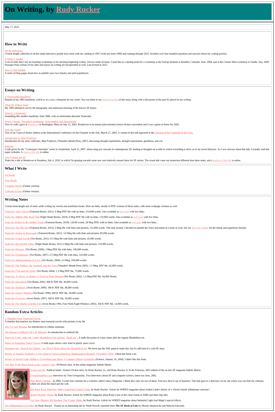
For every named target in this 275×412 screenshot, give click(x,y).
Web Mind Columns (40, 381)
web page (124, 211)
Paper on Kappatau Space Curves (22, 343)
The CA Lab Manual (16, 326)
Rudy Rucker (78, 9)
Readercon (33, 124)
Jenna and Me (37, 370)
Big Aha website (200, 227)
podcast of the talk (222, 160)
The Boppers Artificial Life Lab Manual (25, 332)
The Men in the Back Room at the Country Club (30, 364)
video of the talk (31, 152)
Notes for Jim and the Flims (19, 244)
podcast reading (110, 99)
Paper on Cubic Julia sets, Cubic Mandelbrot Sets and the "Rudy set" (41, 337)
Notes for (34, 276)
